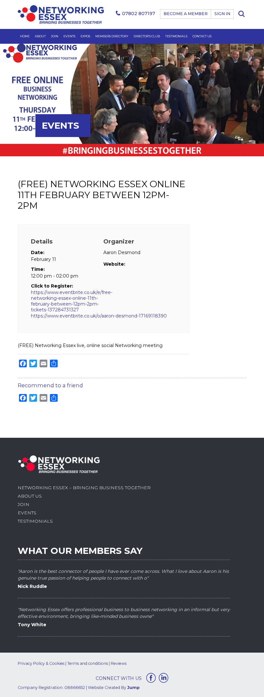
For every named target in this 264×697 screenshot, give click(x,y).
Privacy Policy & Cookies (41, 663)
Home (25, 36)
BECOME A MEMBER (186, 13)
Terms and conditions (87, 663)
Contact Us (202, 36)
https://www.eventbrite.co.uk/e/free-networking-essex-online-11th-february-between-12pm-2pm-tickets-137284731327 (67, 301)
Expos (85, 36)
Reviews (119, 663)
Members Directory (111, 36)
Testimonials (176, 36)
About (40, 36)
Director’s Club (147, 36)
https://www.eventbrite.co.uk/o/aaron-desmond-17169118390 (99, 316)
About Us (30, 496)
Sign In (222, 13)
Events (69, 36)
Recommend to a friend (50, 385)
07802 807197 (138, 13)
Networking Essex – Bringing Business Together (84, 488)
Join (54, 36)
